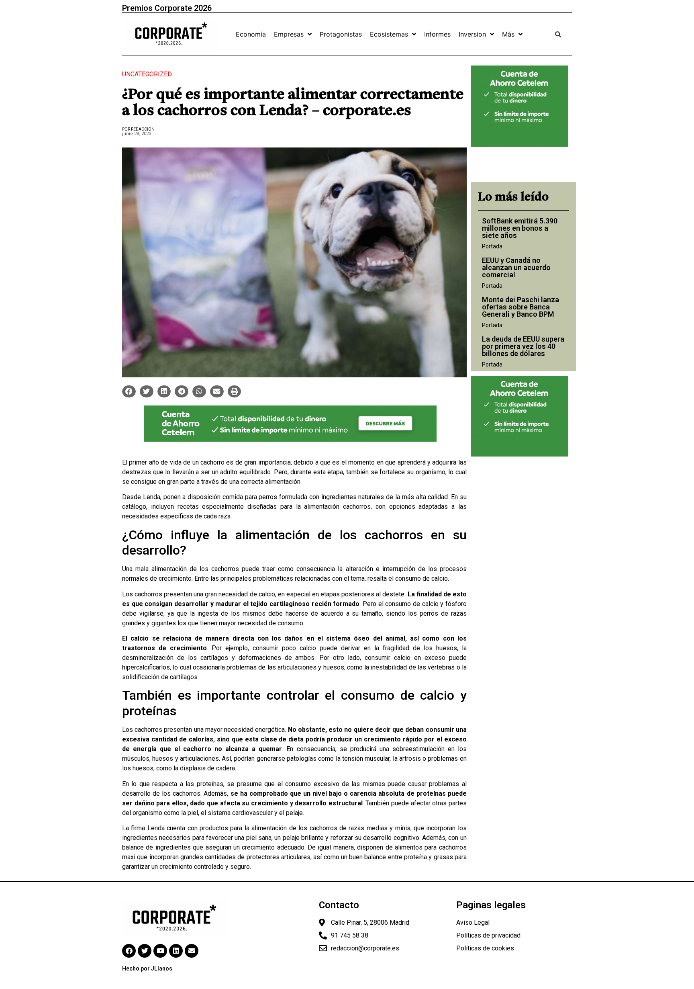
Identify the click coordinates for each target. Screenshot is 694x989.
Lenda (151, 497)
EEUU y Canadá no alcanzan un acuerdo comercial (516, 267)
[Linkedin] (176, 951)
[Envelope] (191, 951)
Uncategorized (147, 74)
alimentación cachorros (337, 506)
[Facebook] (129, 951)
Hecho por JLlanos (147, 968)
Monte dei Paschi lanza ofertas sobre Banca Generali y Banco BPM (520, 306)
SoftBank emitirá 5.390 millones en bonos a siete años (519, 228)
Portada (492, 246)
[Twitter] (144, 951)
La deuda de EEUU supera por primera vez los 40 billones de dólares (523, 346)
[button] (129, 391)
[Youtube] (160, 951)
